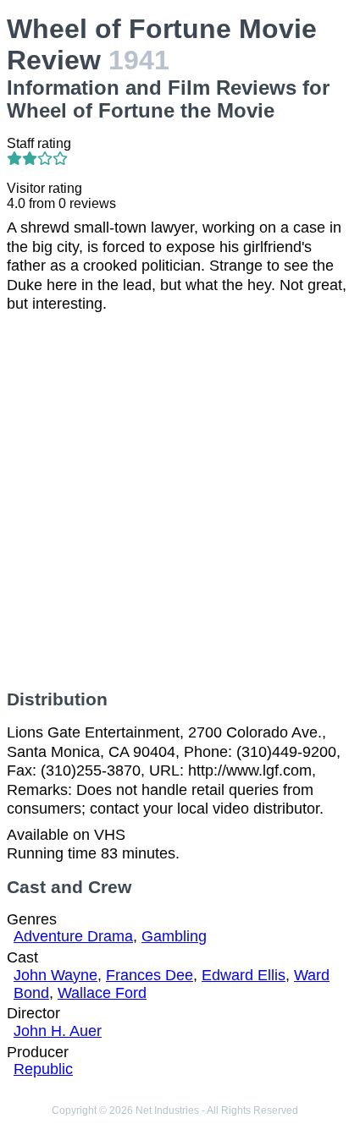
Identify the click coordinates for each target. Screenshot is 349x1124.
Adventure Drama (73, 936)
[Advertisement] (174, 501)
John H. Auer (58, 1031)
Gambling (174, 936)
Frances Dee (149, 975)
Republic (43, 1069)
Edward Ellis (243, 975)
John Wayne (55, 975)
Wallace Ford (102, 992)
